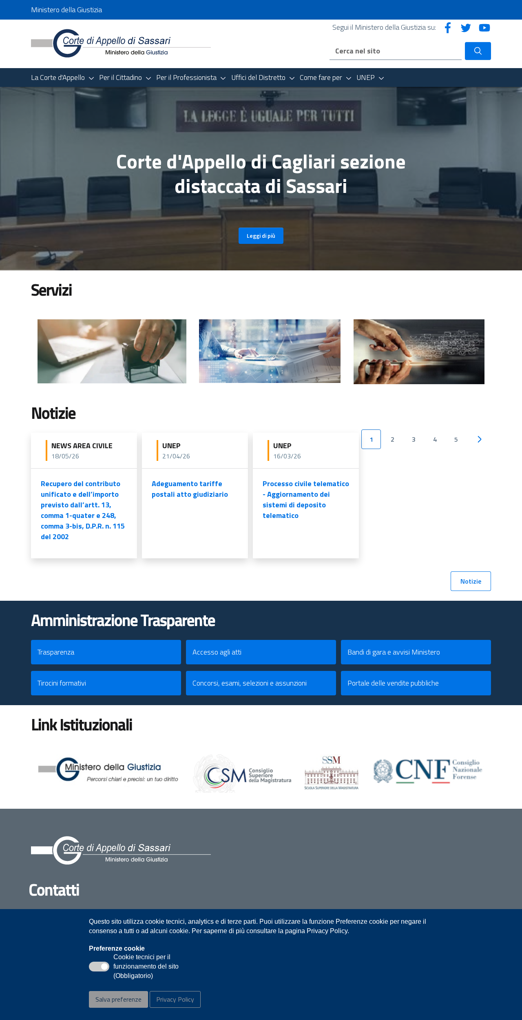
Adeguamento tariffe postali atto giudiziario (190, 489)
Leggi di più (261, 235)
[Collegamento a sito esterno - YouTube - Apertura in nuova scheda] (484, 27)
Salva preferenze (118, 999)
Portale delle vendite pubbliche (393, 682)
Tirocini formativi (62, 682)
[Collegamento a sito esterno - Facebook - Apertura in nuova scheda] (447, 27)
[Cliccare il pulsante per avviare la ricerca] (478, 51)
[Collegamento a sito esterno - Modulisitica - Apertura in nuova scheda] (112, 351)
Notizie (470, 581)
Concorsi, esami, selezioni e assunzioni (249, 682)
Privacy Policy (175, 999)
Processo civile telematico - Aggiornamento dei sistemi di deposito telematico (306, 499)
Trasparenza (56, 651)
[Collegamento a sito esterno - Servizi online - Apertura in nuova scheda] (270, 351)
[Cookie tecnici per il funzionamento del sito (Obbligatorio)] (99, 966)
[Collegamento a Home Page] (121, 43)
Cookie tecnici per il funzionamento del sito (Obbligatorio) (146, 967)
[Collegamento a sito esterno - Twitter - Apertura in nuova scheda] (466, 27)
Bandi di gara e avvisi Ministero (393, 651)
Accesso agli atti (216, 651)
